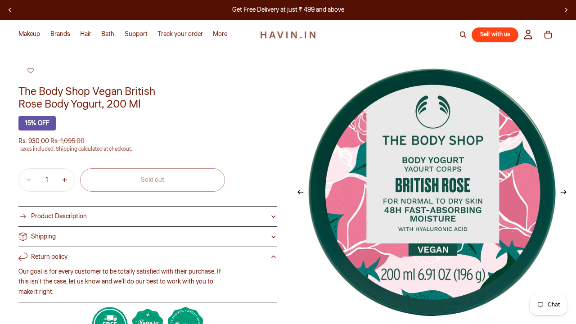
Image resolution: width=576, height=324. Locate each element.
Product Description (59, 216)
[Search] (463, 35)
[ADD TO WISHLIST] (30, 71)
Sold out (152, 180)
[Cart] (548, 35)
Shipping (43, 236)
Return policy (49, 256)
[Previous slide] (10, 10)
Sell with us (495, 34)
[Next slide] (566, 10)
